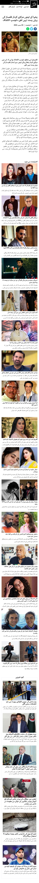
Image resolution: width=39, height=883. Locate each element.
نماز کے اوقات (15, 1)
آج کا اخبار (19, 7)
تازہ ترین (26, 7)
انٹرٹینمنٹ (28, 25)
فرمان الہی (24, 1)
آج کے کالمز (12, 7)
